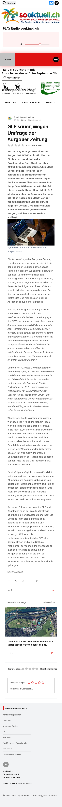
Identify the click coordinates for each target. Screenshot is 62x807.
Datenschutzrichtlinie (12, 754)
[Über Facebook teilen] (8, 581)
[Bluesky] (51, 3)
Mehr (49, 102)
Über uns (7, 720)
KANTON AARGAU (31, 102)
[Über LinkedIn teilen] (23, 581)
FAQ (4, 731)
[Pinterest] (57, 3)
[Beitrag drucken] (37, 581)
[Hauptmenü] (56, 59)
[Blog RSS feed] (6, 765)
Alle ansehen (49, 602)
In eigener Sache (10, 726)
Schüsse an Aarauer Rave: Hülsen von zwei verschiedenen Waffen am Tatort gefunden (30, 643)
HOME (7, 59)
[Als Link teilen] (30, 581)
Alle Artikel (10, 102)
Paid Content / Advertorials (15, 743)
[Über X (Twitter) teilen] (16, 581)
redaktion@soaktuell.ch (21, 783)
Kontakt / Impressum (12, 714)
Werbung (7, 737)
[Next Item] (53, 88)
